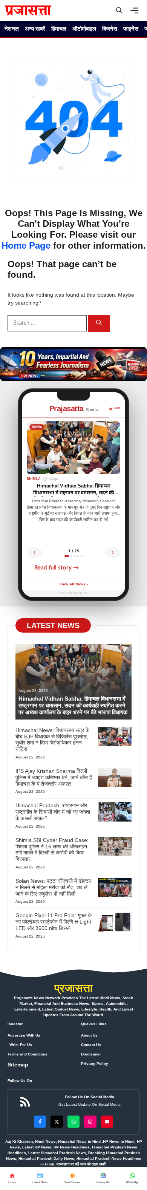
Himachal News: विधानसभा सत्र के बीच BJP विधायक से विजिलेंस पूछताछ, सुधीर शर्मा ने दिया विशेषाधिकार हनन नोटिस (52, 739)
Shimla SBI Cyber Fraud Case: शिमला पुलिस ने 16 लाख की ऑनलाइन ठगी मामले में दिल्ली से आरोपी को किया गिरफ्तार (52, 849)
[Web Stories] (72, 1178)
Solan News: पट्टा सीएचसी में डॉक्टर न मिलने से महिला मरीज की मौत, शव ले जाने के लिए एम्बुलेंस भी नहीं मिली (53, 887)
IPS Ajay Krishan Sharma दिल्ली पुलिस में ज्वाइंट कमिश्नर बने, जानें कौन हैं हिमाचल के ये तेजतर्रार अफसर (53, 777)
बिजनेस (109, 28)
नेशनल (12, 28)
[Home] (12, 1178)
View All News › (73, 584)
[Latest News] (40, 1178)
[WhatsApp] (103, 1178)
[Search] (99, 323)
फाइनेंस (130, 28)
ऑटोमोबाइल (84, 28)
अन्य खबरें (35, 28)
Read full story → (56, 568)
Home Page (26, 245)
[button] (119, 10)
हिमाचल (58, 28)
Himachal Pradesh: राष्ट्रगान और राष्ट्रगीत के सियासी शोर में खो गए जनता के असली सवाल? (52, 811)
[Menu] (136, 10)
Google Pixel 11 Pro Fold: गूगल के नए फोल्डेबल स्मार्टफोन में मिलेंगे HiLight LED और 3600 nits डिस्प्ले (53, 921)
